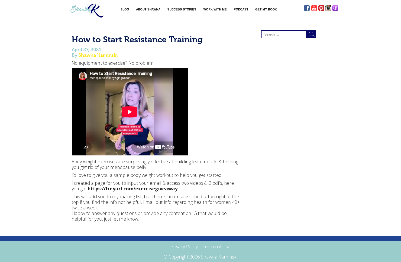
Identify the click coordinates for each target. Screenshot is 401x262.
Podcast (241, 9)
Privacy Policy (184, 246)
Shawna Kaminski (98, 55)
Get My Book (266, 9)
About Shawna (148, 9)
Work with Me (215, 9)
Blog (124, 9)
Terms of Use (216, 246)
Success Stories (181, 9)
